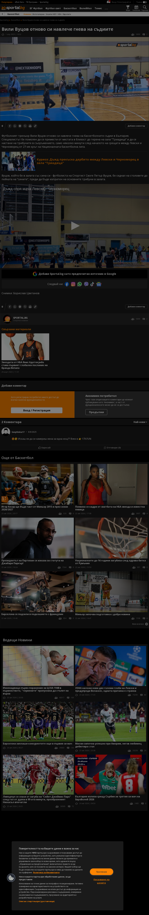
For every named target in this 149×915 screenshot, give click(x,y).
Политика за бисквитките (46, 872)
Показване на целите (102, 881)
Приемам (101, 871)
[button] (11, 877)
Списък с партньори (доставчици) (36, 901)
